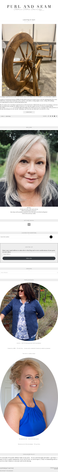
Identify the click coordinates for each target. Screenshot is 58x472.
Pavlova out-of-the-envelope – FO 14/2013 (29, 444)
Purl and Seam (29, 8)
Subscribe (29, 258)
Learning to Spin (29, 20)
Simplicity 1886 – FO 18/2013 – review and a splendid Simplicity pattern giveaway (29, 348)
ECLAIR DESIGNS (56, 468)
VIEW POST (29, 112)
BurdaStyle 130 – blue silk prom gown (29, 438)
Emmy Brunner (9, 107)
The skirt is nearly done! (29, 353)
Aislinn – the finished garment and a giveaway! (29, 343)
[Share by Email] (54, 116)
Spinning (8, 116)
